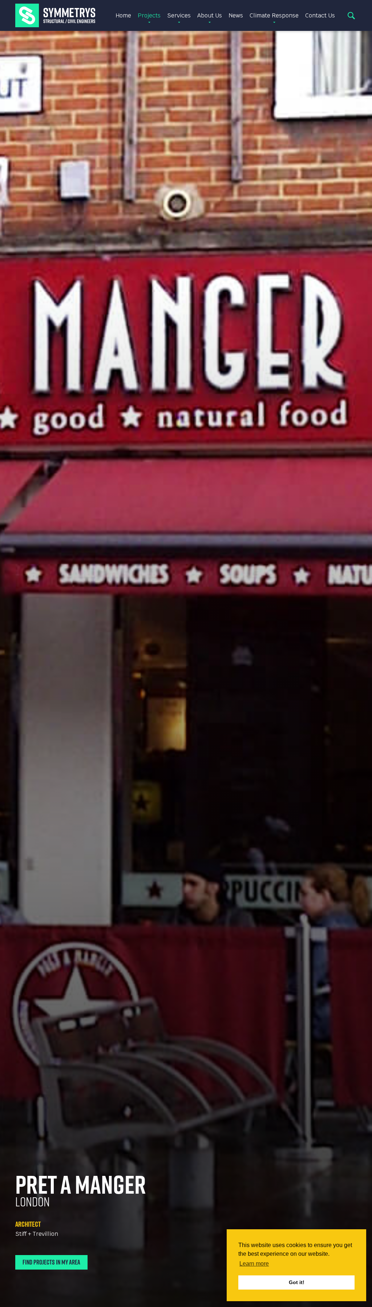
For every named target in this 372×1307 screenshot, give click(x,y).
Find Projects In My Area (51, 1262)
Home (123, 15)
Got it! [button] (296, 1282)
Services (179, 15)
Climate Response (274, 15)
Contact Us (320, 15)
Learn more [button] (254, 1264)
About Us (209, 15)
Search (351, 15)
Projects (149, 15)
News (236, 15)
